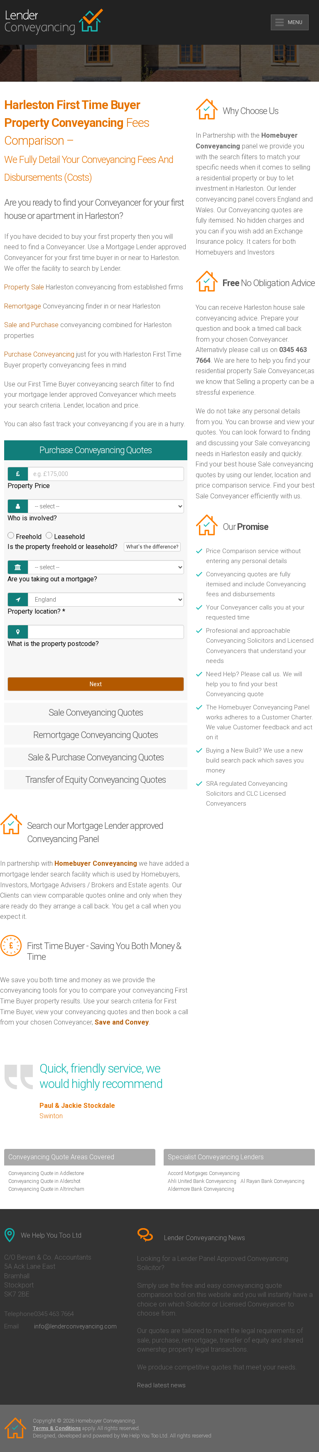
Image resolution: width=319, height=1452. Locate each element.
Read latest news (161, 1385)
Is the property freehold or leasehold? (92, 547)
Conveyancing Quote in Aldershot (44, 1181)
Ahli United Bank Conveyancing (202, 1181)
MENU (295, 22)
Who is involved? (32, 518)
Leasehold (69, 537)
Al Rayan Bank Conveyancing (272, 1181)
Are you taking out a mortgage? (52, 579)
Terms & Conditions (57, 1428)
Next (96, 684)
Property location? (36, 611)
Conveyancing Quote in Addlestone (46, 1173)
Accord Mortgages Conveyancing (204, 1173)
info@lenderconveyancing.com (75, 1326)
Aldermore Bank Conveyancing (201, 1189)
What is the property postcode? (53, 644)
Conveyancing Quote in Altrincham (46, 1189)
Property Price (28, 486)
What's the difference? (152, 547)
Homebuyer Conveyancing (95, 863)
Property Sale (24, 287)
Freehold (29, 537)
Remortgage (22, 306)
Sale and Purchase (31, 325)
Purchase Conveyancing (39, 354)
